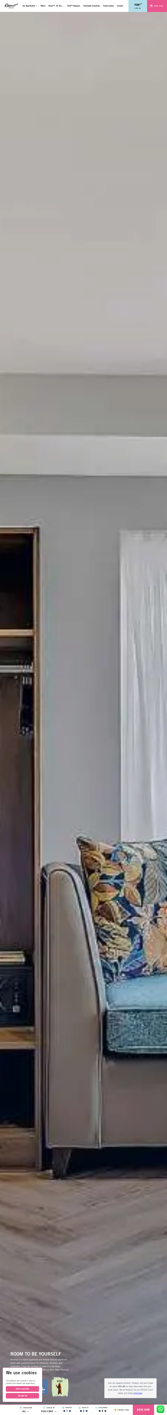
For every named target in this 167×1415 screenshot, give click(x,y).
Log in (138, 8)
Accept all (22, 1396)
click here (137, 1393)
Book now (158, 6)
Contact (120, 6)
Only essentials (22, 1389)
